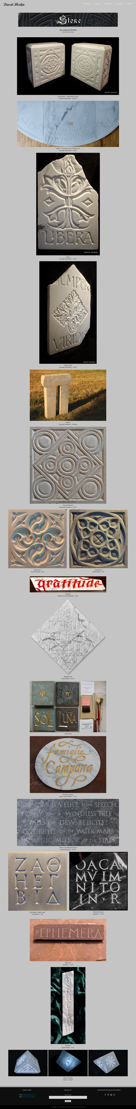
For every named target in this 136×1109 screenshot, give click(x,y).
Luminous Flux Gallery (28, 1097)
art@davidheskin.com (29, 1095)
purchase (71, 32)
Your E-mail (68, 1095)
